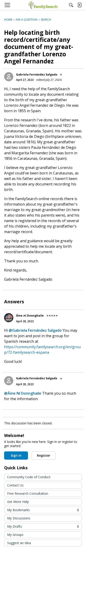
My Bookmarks (43, 510)
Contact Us (15, 485)
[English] (43, 5)
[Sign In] (79, 5)
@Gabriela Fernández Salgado (35, 330)
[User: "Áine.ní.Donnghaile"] (8, 317)
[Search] (71, 5)
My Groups (15, 534)
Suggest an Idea (19, 543)
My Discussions (18, 518)
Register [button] (43, 455)
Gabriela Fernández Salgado (36, 74)
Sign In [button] (16, 455)
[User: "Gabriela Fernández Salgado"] (8, 76)
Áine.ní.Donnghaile (30, 315)
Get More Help (18, 501)
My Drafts (43, 526)
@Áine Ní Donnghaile (22, 393)
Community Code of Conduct (28, 477)
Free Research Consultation (27, 493)
